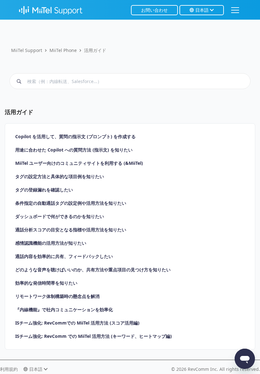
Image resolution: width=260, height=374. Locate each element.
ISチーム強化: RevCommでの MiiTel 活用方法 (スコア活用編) (77, 323)
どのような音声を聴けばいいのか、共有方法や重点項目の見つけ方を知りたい (93, 270)
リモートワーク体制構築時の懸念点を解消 (57, 296)
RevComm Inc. (203, 369)
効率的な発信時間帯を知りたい (46, 283)
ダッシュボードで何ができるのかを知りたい (59, 216)
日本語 (202, 10)
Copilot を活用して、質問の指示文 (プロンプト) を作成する (75, 136)
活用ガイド (95, 50)
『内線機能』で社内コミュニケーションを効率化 (64, 309)
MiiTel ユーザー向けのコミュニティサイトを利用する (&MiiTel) (79, 163)
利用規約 (9, 369)
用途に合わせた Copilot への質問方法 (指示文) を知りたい (74, 150)
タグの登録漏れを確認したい (44, 190)
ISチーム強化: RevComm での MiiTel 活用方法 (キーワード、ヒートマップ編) (93, 336)
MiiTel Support (26, 50)
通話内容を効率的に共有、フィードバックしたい (64, 256)
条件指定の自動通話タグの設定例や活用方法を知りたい (70, 203)
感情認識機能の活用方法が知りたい (50, 243)
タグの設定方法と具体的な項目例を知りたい (59, 176)
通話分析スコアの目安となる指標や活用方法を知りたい (70, 230)
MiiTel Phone (63, 50)
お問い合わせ (154, 10)
